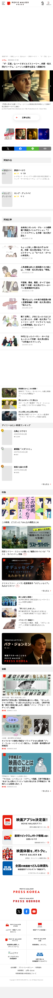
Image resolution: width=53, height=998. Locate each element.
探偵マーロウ (19, 170)
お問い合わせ (30, 970)
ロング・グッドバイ (22, 193)
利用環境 (21, 970)
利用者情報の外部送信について (26, 973)
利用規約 (38, 967)
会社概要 (14, 967)
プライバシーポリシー (26, 967)
